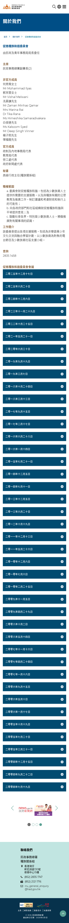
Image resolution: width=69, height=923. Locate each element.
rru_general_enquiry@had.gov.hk (37, 888)
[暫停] (29, 824)
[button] (56, 808)
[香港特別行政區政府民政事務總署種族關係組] (20, 6)
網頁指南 (27, 910)
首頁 (5, 37)
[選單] (64, 7)
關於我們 (16, 37)
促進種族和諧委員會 (33, 37)
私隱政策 (47, 910)
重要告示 (37, 910)
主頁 (20, 910)
